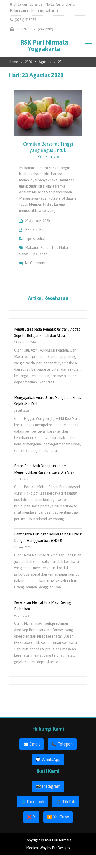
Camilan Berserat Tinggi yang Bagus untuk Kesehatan (48, 150)
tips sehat (38, 254)
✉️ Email (31, 744)
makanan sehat (37, 248)
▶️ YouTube (58, 817)
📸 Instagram (48, 786)
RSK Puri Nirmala (38, 230)
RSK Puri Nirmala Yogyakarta (44, 45)
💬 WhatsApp (48, 759)
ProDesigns (61, 848)
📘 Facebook (33, 801)
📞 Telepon (62, 744)
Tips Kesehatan (37, 239)
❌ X (31, 817)
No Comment (35, 263)
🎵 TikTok (65, 801)
